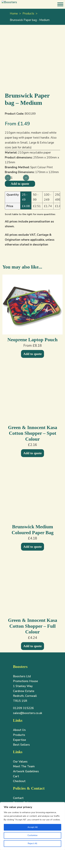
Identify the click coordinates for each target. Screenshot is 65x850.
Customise (32, 835)
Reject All (32, 843)
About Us (19, 730)
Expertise (19, 740)
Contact (18, 798)
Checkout (19, 781)
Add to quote (32, 354)
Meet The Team (24, 766)
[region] (32, 826)
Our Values (20, 762)
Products (28, 14)
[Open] (60, 4)
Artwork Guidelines (26, 771)
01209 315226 (23, 708)
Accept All (33, 827)
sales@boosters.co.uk (27, 713)
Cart (16, 776)
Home (14, 14)
